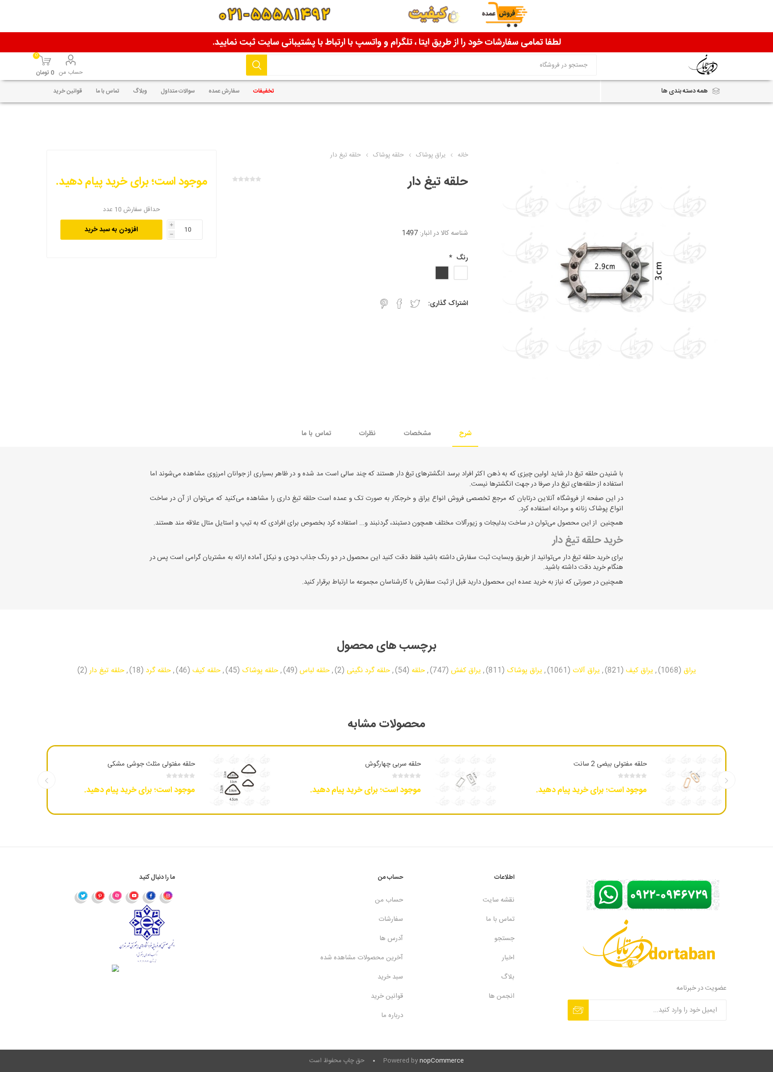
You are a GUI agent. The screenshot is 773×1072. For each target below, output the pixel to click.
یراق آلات (586, 670)
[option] (612, 780)
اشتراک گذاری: (448, 303)
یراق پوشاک (524, 670)
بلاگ (507, 977)
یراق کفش (466, 670)
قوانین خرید (387, 996)
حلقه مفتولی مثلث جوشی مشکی (151, 764)
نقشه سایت (498, 900)
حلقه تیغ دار (106, 670)
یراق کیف (639, 670)
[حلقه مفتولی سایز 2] (691, 780)
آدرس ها (391, 938)
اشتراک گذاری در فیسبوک (399, 304)
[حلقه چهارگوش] (465, 780)
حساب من (71, 72)
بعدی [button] (46, 780)
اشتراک (578, 1010)
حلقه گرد (158, 670)
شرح (465, 433)
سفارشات (390, 919)
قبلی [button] (726, 780)
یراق (690, 670)
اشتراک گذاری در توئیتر (415, 304)
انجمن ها (501, 996)
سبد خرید (390, 977)
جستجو (256, 65)
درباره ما (392, 1015)
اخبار (508, 957)
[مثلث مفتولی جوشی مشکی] (239, 780)
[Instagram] (166, 897)
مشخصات (417, 433)
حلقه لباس (315, 670)
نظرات (367, 433)
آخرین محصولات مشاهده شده (361, 957)
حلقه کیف (206, 670)
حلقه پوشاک (260, 670)
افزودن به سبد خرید (111, 229)
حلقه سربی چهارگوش (393, 764)
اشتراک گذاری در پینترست (384, 304)
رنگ (461, 257)
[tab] (465, 434)
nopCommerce (442, 1060)
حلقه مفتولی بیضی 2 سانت (610, 764)
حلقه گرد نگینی (368, 670)
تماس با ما (316, 433)
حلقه (418, 670)
